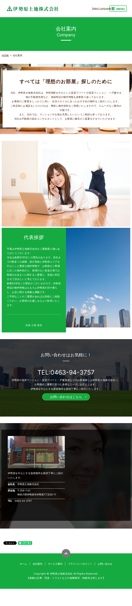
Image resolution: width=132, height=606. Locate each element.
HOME (5, 55)
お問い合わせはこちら (66, 397)
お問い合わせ (105, 563)
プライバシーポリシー (80, 563)
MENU (120, 9)
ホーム (23, 563)
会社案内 (37, 563)
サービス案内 (55, 563)
